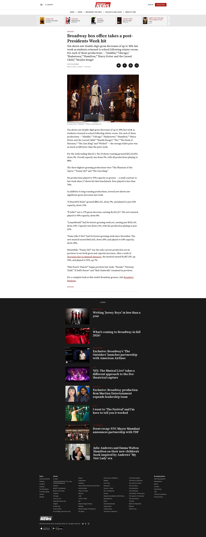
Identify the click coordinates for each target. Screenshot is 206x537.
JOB (79, 496)
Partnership (98, 348)
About (156, 484)
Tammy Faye (108, 509)
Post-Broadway (44, 492)
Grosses (70, 31)
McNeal (80, 506)
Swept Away (107, 506)
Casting (41, 486)
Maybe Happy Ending (85, 504)
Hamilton (81, 483)
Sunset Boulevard (109, 504)
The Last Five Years (135, 483)
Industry (42, 481)
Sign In (150, 4)
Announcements (44, 479)
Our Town (107, 483)
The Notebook (133, 488)
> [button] (168, 20)
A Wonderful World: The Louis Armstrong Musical (62, 482)
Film (94, 367)
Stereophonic (108, 498)
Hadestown (82, 480)
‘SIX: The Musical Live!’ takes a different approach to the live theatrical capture (114, 374)
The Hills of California (135, 480)
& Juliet (55, 479)
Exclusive (97, 386)
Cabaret (55, 493)
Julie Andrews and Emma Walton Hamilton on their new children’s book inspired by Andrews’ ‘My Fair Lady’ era (116, 453)
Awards (41, 497)
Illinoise (80, 493)
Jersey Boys (98, 309)
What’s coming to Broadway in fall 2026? (116, 333)
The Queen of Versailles (136, 496)
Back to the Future (59, 491)
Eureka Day (56, 506)
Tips (155, 492)
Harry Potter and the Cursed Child (88, 486)
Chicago (55, 496)
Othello (106, 480)
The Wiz (131, 501)
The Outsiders (133, 491)
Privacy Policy (158, 497)
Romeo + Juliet (108, 488)
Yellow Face (132, 509)
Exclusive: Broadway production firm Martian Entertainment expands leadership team (115, 393)
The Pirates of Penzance (137, 493)
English (55, 504)
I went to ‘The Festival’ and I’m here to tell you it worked (113, 411)
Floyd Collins (57, 509)
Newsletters (130, 12)
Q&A (94, 444)
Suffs (105, 501)
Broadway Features (94, 12)
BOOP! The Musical (59, 488)
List (94, 328)
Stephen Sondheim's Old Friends (114, 496)
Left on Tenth (82, 498)
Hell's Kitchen (82, 488)
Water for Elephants (135, 504)
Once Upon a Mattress (111, 478)
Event (95, 406)
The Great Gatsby (134, 478)
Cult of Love (57, 498)
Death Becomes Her (59, 501)
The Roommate (134, 498)
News (72, 12)
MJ (79, 501)
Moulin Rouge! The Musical (86, 509)
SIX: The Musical (109, 491)
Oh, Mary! (81, 511)
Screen (41, 494)
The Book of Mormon (110, 511)
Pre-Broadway (44, 489)
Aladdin (55, 486)
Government (98, 425)
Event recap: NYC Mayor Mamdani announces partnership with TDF (116, 430)
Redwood (107, 486)
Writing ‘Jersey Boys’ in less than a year (117, 314)
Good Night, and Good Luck (62, 511)
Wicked (131, 506)
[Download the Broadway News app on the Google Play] (58, 528)
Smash (106, 493)
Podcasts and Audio (113, 12)
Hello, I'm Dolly (83, 491)
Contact (156, 486)
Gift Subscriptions (159, 479)
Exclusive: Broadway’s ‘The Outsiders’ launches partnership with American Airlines (115, 354)
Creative (42, 484)
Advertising (157, 489)
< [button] (37, 20)
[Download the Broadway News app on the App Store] (45, 528)
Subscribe (161, 5)
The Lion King (133, 486)
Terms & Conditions (160, 494)
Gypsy (80, 478)
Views (80, 12)
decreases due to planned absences (84, 256)
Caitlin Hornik (73, 64)
